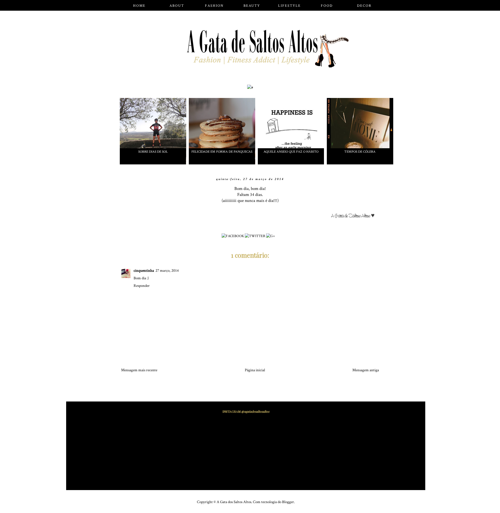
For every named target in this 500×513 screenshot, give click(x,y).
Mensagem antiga (365, 370)
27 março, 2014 (167, 270)
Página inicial (255, 370)
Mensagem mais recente (139, 370)
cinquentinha (144, 270)
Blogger (288, 501)
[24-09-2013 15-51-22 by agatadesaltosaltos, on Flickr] (355, 217)
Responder (142, 285)
